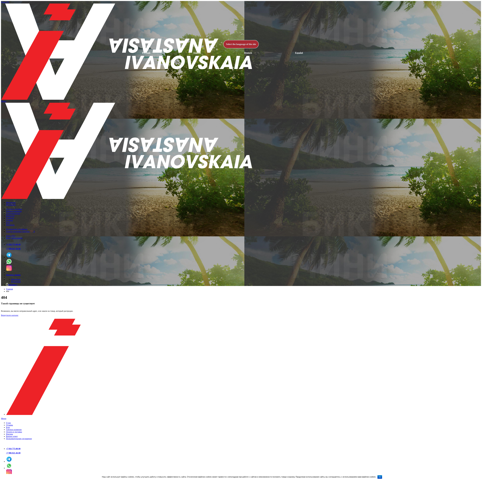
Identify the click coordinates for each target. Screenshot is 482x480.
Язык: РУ (5, 2)
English (197, 52)
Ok (380, 477)
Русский (146, 52)
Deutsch (248, 52)
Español (299, 52)
